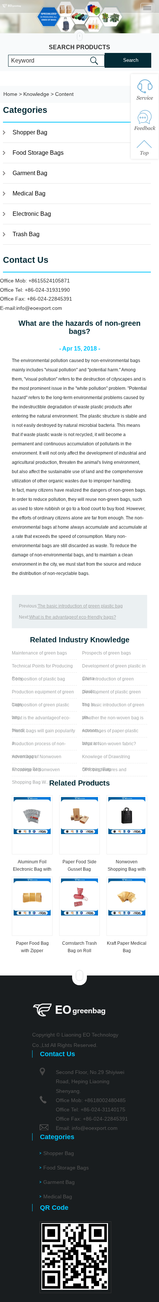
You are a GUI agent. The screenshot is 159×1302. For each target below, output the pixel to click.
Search (130, 60)
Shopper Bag (30, 132)
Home (10, 94)
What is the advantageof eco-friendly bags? (72, 617)
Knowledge (36, 94)
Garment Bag (30, 173)
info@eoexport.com (39, 308)
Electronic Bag (32, 214)
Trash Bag (26, 234)
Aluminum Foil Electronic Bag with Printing (32, 869)
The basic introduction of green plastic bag (80, 606)
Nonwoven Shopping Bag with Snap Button (127, 869)
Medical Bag (29, 193)
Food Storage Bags (38, 153)
